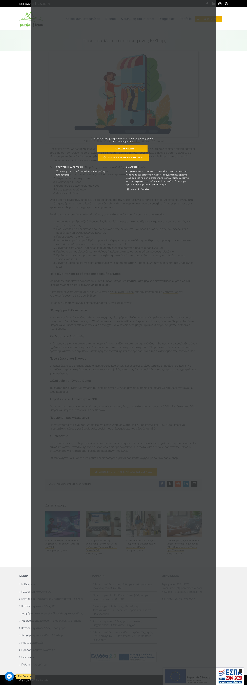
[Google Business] (226, 3)
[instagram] (219, 3)
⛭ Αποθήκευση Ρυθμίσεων (123, 157)
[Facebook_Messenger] (9, 676)
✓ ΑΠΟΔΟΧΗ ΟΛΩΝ (122, 148)
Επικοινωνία (26, 3)
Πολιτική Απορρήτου (122, 141)
